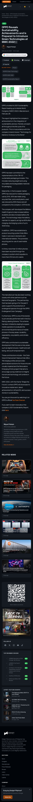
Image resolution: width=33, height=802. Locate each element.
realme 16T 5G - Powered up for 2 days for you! (20, 705)
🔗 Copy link (6, 64)
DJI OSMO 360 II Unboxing (19, 699)
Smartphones (6, 764)
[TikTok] (22, 645)
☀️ (25, 6)
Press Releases (6, 767)
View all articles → (9, 445)
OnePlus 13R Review (14, 676)
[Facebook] (5, 645)
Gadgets (4, 761)
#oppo (15, 67)
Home (3, 14)
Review (4, 769)
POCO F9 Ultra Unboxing (19, 712)
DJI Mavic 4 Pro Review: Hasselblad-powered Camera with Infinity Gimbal (15, 670)
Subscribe (8, 797)
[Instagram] (13, 645)
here (7, 410)
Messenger (26, 60)
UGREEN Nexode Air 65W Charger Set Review (16, 659)
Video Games (5, 775)
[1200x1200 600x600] (16, 636)
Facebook (6, 60)
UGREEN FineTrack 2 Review (14, 664)
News (7, 14)
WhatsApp (15, 60)
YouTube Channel (18, 400)
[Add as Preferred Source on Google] (14, 55)
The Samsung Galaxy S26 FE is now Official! (20, 693)
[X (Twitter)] (9, 645)
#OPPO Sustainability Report (11, 79)
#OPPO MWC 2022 (8, 75)
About (3, 786)
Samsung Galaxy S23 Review (14, 679)
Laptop (4, 777)
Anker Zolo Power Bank (18, 718)
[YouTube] (18, 645)
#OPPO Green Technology (10, 71)
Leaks (3, 772)
